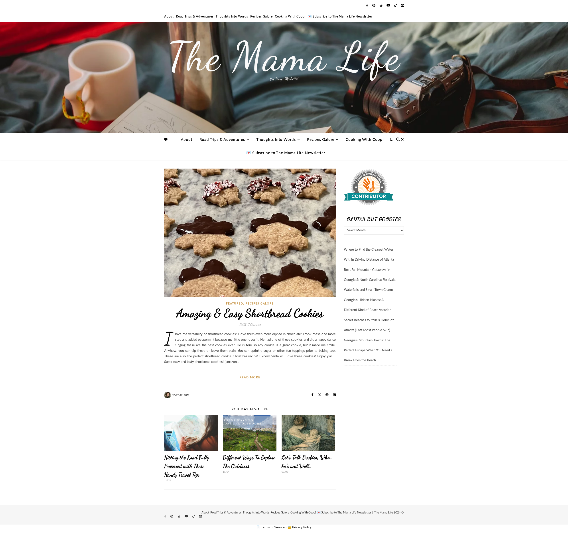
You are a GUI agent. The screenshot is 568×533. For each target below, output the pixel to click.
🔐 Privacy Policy (300, 527)
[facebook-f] (367, 5)
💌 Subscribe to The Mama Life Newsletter (340, 16)
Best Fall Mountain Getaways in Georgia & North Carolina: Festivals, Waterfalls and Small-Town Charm (370, 279)
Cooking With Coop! (290, 16)
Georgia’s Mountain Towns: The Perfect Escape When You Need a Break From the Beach (368, 350)
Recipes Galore (261, 16)
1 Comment (254, 324)
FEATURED (234, 303)
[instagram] (381, 5)
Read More (250, 377)
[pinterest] (374, 5)
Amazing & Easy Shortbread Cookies (250, 313)
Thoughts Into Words (232, 16)
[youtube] (389, 5)
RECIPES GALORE (260, 303)
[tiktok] (396, 5)
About (169, 16)
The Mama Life (284, 56)
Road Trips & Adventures (194, 16)
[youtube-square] (402, 5)
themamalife (181, 395)
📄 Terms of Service (270, 527)
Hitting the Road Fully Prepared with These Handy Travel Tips (186, 466)
